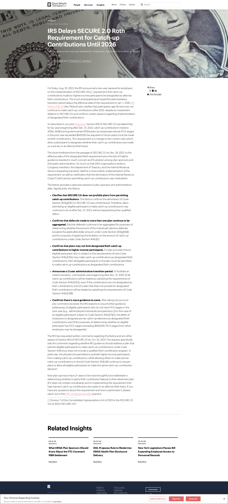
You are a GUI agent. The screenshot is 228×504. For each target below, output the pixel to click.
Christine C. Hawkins (80, 61)
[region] (114, 499)
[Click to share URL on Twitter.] (150, 91)
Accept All (193, 499)
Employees (118, 490)
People (77, 5)
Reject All (176, 499)
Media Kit (100, 487)
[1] (91, 92)
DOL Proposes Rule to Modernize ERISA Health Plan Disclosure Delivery (112, 451)
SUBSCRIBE (153, 489)
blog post (80, 124)
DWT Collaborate (120, 493)
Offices (123, 5)
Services (88, 5)
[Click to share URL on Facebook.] (153, 91)
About (114, 5)
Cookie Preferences (158, 499)
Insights (100, 5)
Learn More (57, 501)
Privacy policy (119, 487)
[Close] (224, 498)
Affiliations (101, 490)
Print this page (155, 94)
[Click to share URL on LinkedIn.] (156, 91)
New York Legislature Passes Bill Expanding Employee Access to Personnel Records (156, 451)
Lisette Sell (57, 61)
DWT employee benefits (78, 394)
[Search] (142, 4)
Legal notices (102, 493)
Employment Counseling (58, 24)
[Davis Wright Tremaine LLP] (57, 4)
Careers (132, 5)
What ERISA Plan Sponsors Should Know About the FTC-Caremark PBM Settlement (68, 451)
